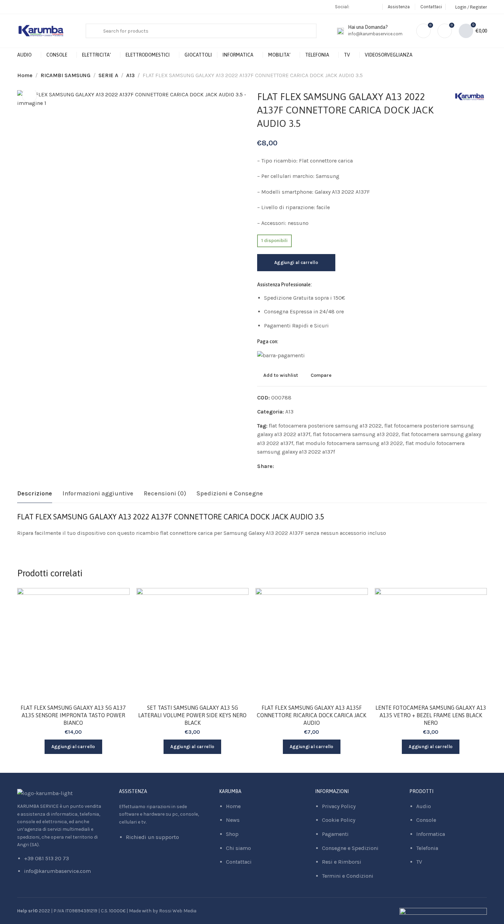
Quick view (117, 633)
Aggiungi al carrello (296, 262)
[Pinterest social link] (287, 466)
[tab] (34, 494)
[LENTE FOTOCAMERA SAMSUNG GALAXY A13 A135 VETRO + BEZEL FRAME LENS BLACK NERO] (431, 644)
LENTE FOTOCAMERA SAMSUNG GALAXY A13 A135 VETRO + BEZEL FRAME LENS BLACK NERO (430, 715)
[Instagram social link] (366, 7)
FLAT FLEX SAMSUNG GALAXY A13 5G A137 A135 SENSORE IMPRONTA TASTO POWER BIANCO (73, 715)
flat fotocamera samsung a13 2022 (356, 434)
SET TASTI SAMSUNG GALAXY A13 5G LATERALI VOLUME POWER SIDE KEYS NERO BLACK (192, 715)
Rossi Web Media (177, 911)
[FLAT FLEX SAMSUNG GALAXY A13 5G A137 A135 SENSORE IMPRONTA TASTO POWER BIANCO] (73, 644)
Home (25, 75)
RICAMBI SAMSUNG (65, 75)
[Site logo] (41, 31)
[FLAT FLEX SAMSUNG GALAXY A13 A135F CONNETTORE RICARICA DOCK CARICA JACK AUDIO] (311, 644)
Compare (321, 375)
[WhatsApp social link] (375, 7)
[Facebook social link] (358, 7)
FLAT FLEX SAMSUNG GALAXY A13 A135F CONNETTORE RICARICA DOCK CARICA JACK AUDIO (311, 715)
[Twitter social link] (296, 466)
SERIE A (108, 75)
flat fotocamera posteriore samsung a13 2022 (325, 425)
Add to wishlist (280, 375)
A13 (130, 75)
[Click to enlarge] (29, 95)
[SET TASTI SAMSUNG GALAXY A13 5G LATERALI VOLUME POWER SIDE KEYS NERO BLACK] (192, 644)
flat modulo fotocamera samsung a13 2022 (349, 443)
